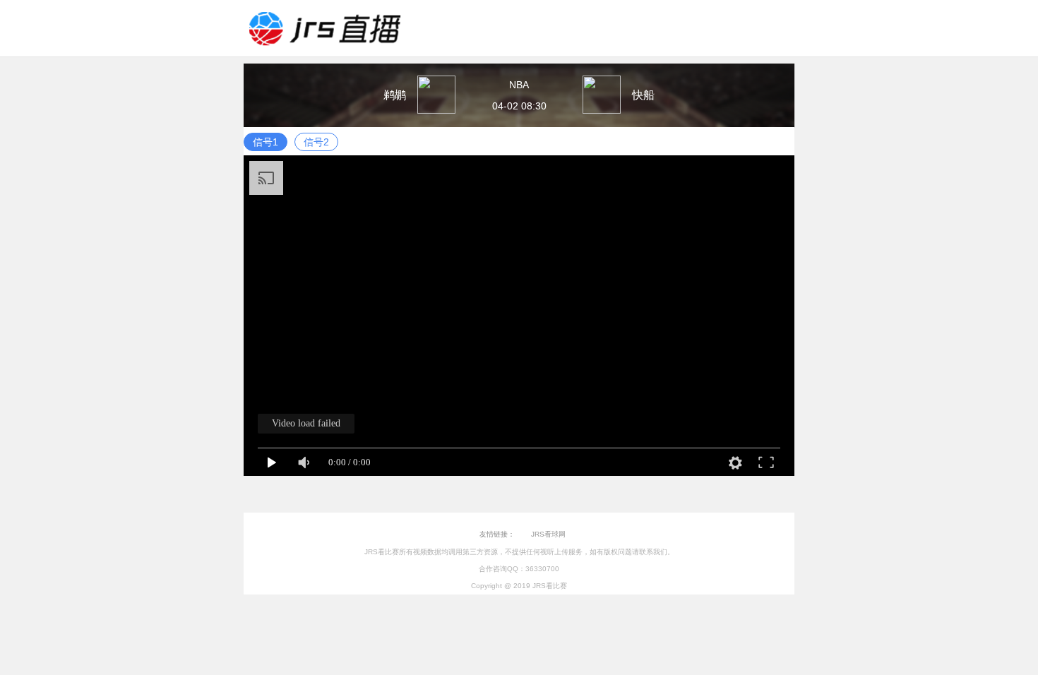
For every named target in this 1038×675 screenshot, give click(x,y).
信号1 (265, 142)
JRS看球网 (548, 534)
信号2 (316, 142)
